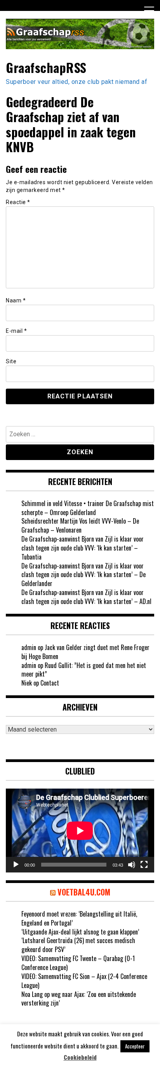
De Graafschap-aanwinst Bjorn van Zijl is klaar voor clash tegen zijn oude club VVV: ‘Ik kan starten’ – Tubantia (82, 547)
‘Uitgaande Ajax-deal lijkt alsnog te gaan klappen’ (80, 931)
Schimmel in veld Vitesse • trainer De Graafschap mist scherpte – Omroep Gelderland (87, 508)
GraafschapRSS (46, 67)
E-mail (16, 331)
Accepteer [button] (135, 1046)
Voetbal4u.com (83, 892)
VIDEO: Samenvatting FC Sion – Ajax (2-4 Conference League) (84, 981)
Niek (26, 683)
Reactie (18, 202)
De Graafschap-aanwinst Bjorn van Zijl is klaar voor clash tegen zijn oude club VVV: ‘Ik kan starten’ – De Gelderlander (83, 574)
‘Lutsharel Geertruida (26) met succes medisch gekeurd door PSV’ (78, 945)
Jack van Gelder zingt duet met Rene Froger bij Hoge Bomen (85, 652)
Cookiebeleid (80, 1057)
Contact (49, 683)
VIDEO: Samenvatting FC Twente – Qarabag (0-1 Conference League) (78, 963)
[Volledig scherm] (144, 865)
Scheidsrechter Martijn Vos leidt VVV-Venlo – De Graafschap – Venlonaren (80, 525)
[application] (80, 830)
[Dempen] (132, 865)
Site (11, 361)
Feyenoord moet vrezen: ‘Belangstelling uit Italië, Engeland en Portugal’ (79, 918)
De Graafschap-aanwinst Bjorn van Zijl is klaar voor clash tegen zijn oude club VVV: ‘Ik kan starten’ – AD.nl (86, 597)
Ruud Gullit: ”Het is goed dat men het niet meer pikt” (83, 670)
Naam (16, 300)
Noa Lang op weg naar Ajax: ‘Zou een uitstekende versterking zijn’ (78, 999)
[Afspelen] (16, 865)
